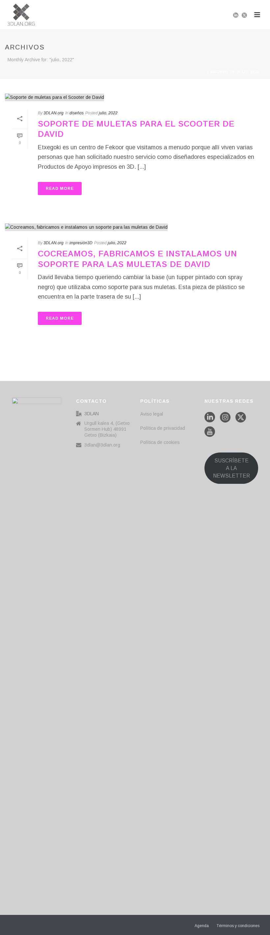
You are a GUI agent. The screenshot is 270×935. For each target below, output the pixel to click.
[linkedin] (209, 417)
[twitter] (240, 417)
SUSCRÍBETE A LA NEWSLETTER (231, 468)
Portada (195, 72)
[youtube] (209, 432)
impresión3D (81, 243)
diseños (76, 113)
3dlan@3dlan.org (102, 445)
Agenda (202, 925)
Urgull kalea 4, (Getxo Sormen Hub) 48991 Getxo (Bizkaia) (107, 429)
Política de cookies (160, 442)
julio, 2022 (108, 113)
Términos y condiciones (238, 925)
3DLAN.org (53, 113)
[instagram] (225, 417)
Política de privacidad (162, 428)
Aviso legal (151, 414)
